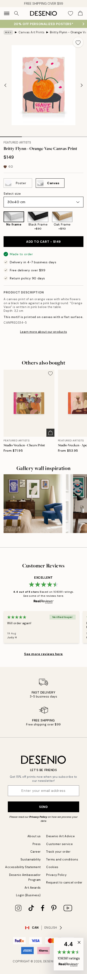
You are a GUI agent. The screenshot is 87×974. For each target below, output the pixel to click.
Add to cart (43, 242)
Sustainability (31, 859)
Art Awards (33, 888)
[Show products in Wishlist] (70, 13)
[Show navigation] (7, 13)
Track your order (58, 852)
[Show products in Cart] (80, 13)
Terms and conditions (62, 859)
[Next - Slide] (81, 85)
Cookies (52, 867)
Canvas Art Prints (32, 32)
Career (35, 852)
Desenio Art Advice (60, 836)
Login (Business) (28, 895)
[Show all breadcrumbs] (8, 32)
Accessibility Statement (23, 867)
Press (37, 844)
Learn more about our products (43, 332)
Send (43, 807)
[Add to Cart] (50, 433)
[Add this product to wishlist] (78, 42)
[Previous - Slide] (5, 85)
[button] (68, 954)
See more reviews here (43, 654)
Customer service (59, 844)
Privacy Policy (38, 817)
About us (34, 836)
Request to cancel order (64, 882)
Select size (12, 194)
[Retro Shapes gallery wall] (33, 503)
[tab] (11, 135)
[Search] (16, 13)
